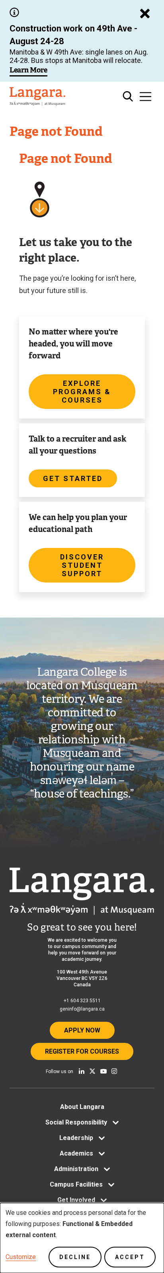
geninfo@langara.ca (82, 1009)
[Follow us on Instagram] (114, 1071)
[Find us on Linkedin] (81, 1071)
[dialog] (82, 1238)
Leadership (76, 1138)
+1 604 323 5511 (82, 1000)
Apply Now (82, 1030)
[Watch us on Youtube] (103, 1071)
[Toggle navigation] (145, 97)
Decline (75, 1257)
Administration (76, 1169)
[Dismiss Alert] (144, 13)
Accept (130, 1257)
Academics (76, 1153)
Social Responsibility (76, 1122)
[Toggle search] (128, 96)
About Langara (82, 1107)
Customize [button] (21, 1257)
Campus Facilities (76, 1184)
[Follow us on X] (92, 1071)
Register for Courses (82, 1051)
